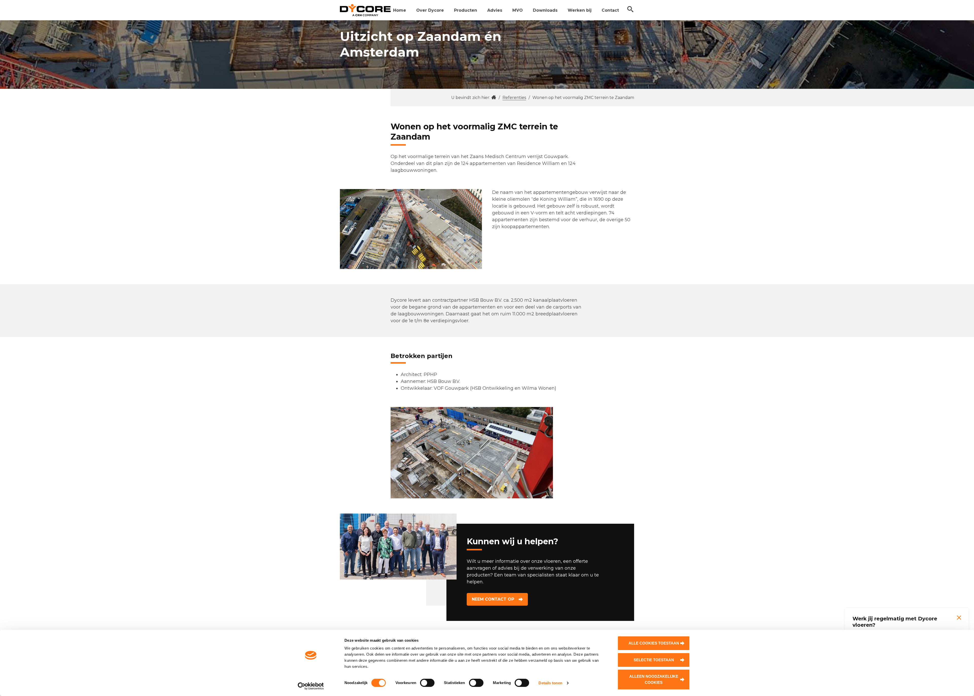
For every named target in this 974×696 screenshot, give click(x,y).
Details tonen (550, 683)
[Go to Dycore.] (493, 97)
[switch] (427, 683)
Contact (610, 10)
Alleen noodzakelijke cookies (653, 679)
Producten (465, 10)
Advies (494, 10)
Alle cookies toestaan (654, 643)
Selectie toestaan (654, 660)
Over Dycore (430, 10)
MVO (517, 10)
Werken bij (580, 10)
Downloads (545, 10)
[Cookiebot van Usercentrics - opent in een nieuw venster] (311, 686)
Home (399, 10)
